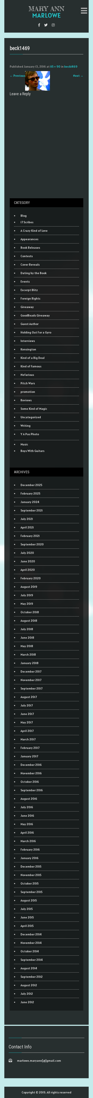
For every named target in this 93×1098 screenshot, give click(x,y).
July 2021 (27, 519)
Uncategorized (31, 417)
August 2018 (29, 621)
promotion (28, 392)
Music (24, 444)
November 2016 (31, 773)
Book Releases (30, 248)
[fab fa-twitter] (45, 25)
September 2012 (32, 977)
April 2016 (27, 833)
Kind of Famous (31, 366)
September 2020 (32, 544)
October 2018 (30, 612)
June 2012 (27, 1002)
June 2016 (27, 816)
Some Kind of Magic (34, 409)
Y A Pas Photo (30, 434)
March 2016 (28, 841)
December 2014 (31, 934)
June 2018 (27, 638)
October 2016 (30, 782)
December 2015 (31, 866)
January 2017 (29, 756)
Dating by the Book (33, 273)
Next (78, 76)
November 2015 (31, 875)
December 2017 (31, 671)
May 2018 (27, 646)
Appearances (29, 239)
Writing (25, 426)
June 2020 (28, 561)
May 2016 (27, 824)
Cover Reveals (30, 265)
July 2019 (27, 595)
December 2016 (31, 765)
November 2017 (31, 680)
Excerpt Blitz (29, 290)
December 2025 (31, 485)
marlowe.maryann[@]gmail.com (39, 1061)
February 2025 (30, 493)
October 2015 (29, 883)
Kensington (28, 349)
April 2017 (27, 731)
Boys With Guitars (32, 451)
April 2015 (27, 926)
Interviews (28, 341)
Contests (27, 256)
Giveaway (27, 307)
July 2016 (27, 807)
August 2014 (29, 968)
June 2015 (27, 917)
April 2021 (27, 527)
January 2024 (30, 502)
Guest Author (29, 324)
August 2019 (29, 587)
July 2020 (27, 553)
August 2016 (29, 799)
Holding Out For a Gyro (36, 332)
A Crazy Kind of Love (34, 231)
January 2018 (29, 663)
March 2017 (28, 739)
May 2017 (27, 722)
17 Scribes (27, 222)
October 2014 (30, 951)
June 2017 (27, 714)
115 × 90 (55, 66)
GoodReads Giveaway (35, 315)
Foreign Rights (30, 298)
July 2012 (27, 994)
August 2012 (29, 985)
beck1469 (70, 66)
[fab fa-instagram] (53, 25)
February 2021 (30, 536)
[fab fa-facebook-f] (39, 25)
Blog (24, 216)
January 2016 (29, 858)
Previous (17, 76)
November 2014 (31, 943)
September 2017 (31, 688)
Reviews (26, 400)
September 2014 (32, 960)
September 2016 (32, 790)
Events (25, 281)
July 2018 (27, 629)
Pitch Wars (28, 383)
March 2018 (28, 654)
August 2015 (29, 900)
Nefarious (27, 375)
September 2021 (32, 510)
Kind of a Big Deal (33, 358)
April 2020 (28, 570)
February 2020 (31, 578)
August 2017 (29, 697)
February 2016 (30, 849)
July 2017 (27, 705)
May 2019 (27, 604)
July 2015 (27, 909)
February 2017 (30, 748)
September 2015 (31, 892)
